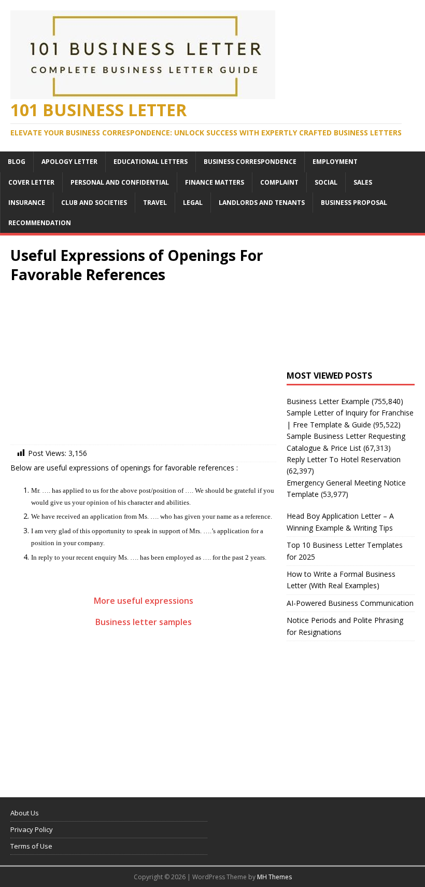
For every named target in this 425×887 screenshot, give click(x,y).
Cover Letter (31, 182)
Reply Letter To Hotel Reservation (344, 459)
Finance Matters (214, 182)
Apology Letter (69, 161)
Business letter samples (143, 622)
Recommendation (39, 222)
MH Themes (274, 876)
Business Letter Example (328, 401)
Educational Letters (151, 161)
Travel (155, 202)
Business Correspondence (250, 161)
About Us (24, 812)
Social (326, 182)
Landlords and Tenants (262, 202)
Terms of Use (31, 846)
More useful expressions (143, 600)
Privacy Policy (31, 829)
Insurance (26, 202)
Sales (362, 182)
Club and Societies (94, 202)
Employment (335, 161)
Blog (16, 161)
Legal (193, 202)
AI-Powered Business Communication (350, 603)
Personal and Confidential (119, 182)
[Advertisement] (143, 366)
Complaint (279, 182)
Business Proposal (354, 202)
